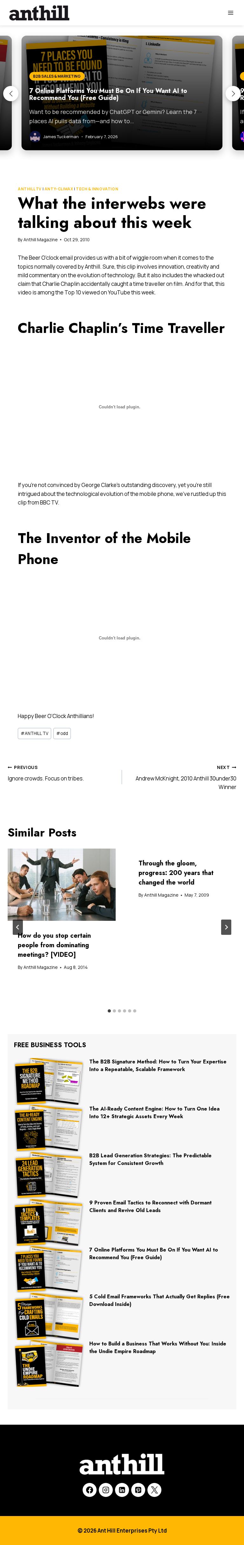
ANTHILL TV (30, 189)
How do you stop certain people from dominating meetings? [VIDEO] (54, 945)
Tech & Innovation (97, 189)
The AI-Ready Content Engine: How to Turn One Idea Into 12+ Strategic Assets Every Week (154, 1112)
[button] (10, 93)
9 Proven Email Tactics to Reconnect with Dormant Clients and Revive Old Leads (150, 1206)
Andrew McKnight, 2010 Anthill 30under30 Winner (186, 778)
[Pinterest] (138, 1490)
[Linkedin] (122, 1490)
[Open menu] (230, 13)
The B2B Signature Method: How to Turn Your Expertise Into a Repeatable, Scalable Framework (158, 1065)
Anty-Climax (58, 189)
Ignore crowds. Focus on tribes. (46, 773)
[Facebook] (90, 1490)
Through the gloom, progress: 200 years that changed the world (176, 873)
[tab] (109, 1010)
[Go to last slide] (18, 927)
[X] (154, 1490)
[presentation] (62, 885)
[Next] (226, 927)
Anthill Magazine (41, 240)
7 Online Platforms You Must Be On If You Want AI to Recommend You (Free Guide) (153, 1253)
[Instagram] (106, 1490)
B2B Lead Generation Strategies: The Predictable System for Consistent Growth (150, 1159)
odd (62, 733)
